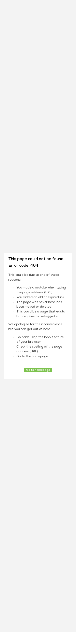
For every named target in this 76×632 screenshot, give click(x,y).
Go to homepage (38, 370)
